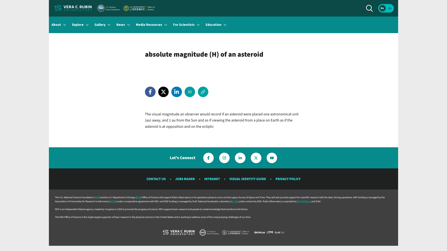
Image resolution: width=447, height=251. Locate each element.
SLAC (234, 201)
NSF (96, 197)
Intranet (212, 179)
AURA (113, 201)
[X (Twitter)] (163, 92)
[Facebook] (150, 92)
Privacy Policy (288, 179)
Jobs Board (185, 179)
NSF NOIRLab (304, 201)
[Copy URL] (203, 92)
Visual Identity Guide (247, 179)
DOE (138, 197)
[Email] (190, 92)
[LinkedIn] (176, 92)
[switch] (386, 8)
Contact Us (156, 179)
